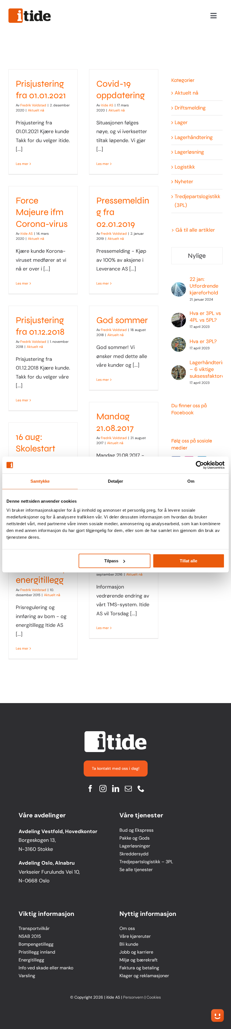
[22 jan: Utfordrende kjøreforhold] (178, 286)
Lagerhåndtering (194, 137)
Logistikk (185, 167)
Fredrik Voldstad (33, 105)
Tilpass (111, 560)
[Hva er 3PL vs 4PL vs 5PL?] (178, 317)
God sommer (122, 320)
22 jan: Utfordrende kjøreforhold (204, 286)
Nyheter (184, 181)
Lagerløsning (189, 152)
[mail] (128, 788)
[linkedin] (115, 788)
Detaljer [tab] (115, 481)
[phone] (141, 788)
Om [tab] (190, 481)
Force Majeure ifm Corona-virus (42, 212)
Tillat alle (188, 560)
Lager (181, 122)
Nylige (197, 256)
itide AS (107, 105)
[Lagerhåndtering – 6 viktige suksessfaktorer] (178, 369)
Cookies (153, 997)
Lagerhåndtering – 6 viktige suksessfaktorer (209, 369)
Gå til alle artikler (195, 230)
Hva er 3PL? (203, 341)
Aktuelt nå (36, 110)
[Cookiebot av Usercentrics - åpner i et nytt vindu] (200, 465)
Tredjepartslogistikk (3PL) (197, 201)
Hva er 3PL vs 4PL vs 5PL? (205, 316)
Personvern (133, 997)
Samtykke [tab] (40, 481)
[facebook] (90, 788)
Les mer (22, 164)
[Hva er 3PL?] (178, 341)
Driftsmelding (190, 107)
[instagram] (102, 788)
